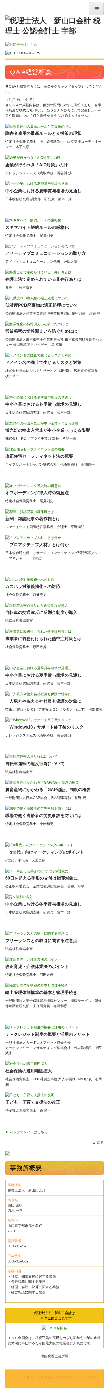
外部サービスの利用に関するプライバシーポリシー (63, 1377)
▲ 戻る (98, 1143)
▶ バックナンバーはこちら (26, 1132)
